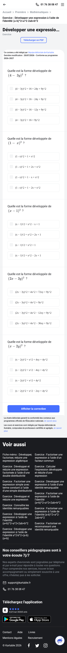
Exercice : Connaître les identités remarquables (16, 507)
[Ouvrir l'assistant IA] (59, 640)
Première (20, 12)
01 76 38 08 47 (49, 4)
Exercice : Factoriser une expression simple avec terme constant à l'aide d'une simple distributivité (17, 486)
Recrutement (35, 637)
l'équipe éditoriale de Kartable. (41, 52)
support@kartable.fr (19, 582)
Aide (19, 632)
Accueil (7, 12)
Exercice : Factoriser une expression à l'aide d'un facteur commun (48, 457)
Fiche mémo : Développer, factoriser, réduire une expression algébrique (17, 457)
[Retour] (6, 4)
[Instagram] (45, 645)
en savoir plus (50, 421)
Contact (7, 632)
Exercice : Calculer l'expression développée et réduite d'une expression (48, 471)
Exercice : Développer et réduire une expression (16, 498)
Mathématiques (39, 12)
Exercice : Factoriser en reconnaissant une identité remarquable (48, 526)
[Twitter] (37, 645)
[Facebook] (28, 645)
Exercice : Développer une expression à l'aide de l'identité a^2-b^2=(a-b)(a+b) (17, 534)
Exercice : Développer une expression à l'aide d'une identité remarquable (49, 484)
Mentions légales (12, 637)
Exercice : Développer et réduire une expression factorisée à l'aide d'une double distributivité (16, 471)
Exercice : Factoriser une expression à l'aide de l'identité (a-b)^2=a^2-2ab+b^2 (48, 513)
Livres (31, 632)
